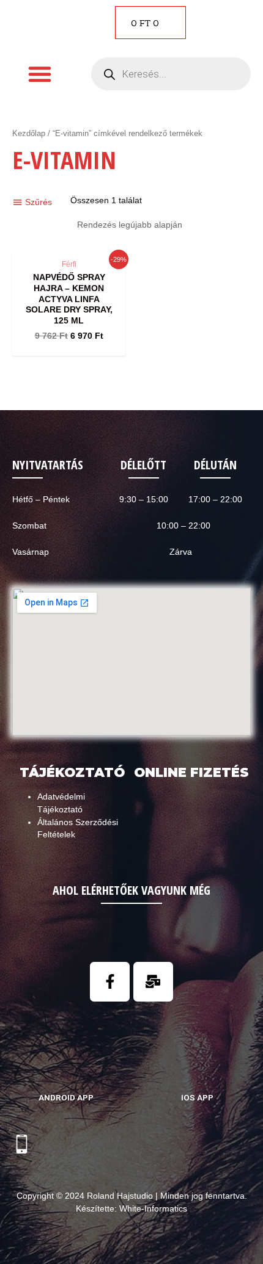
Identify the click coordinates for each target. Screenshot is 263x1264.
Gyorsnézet (68, 242)
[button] (39, 74)
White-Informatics (153, 1208)
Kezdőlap (28, 133)
